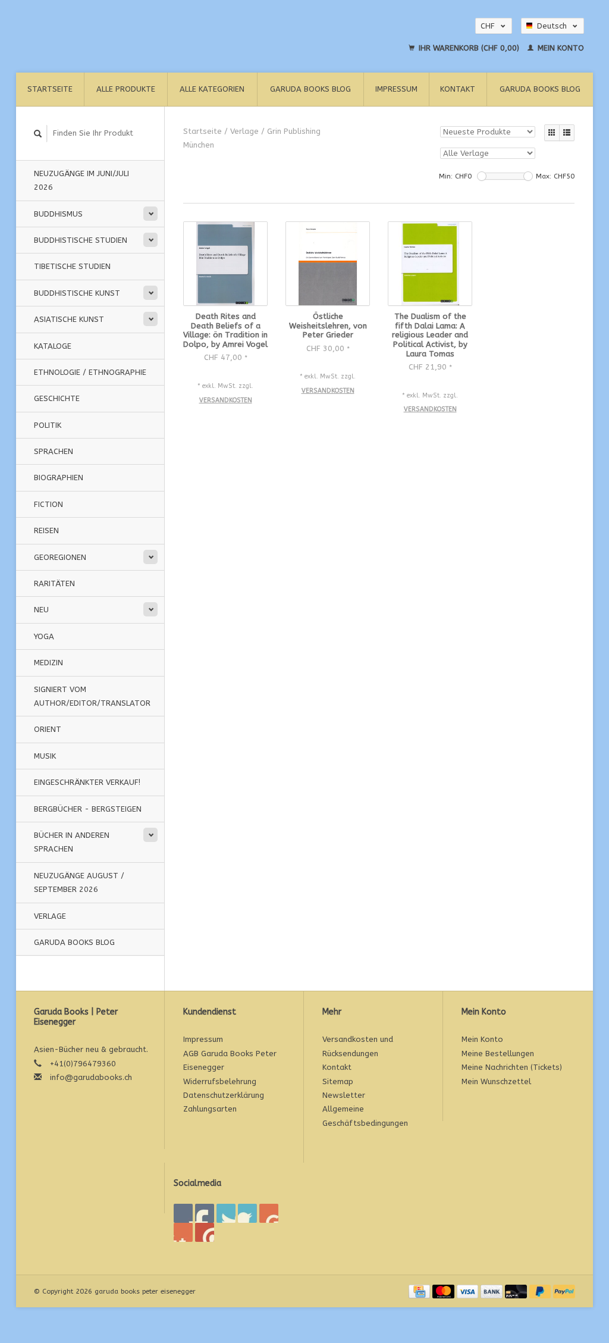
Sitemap (337, 1081)
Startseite (50, 88)
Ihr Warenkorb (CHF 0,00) (469, 47)
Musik (45, 756)
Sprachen (53, 451)
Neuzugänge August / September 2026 (79, 882)
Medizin (48, 662)
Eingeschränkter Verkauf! (87, 782)
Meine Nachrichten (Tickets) (512, 1067)
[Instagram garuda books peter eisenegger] (204, 1232)
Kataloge (52, 346)
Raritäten (54, 583)
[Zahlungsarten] (420, 1290)
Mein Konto (559, 47)
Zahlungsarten (210, 1108)
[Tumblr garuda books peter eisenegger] (183, 1232)
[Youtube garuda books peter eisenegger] (268, 1213)
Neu (41, 609)
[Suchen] (38, 133)
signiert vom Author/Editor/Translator (92, 696)
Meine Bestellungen (498, 1053)
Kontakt (457, 88)
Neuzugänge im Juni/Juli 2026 (81, 180)
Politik (47, 425)
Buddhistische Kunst (77, 293)
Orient (47, 729)
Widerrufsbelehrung (219, 1081)
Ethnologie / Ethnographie (90, 372)
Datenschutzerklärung (223, 1095)
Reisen (46, 530)
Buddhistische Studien (80, 240)
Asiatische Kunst (69, 319)
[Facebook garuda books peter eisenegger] (183, 1213)
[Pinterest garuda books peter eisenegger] (247, 1213)
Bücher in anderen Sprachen (71, 842)
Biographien (58, 477)
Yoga (44, 636)
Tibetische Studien (72, 266)
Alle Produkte (125, 88)
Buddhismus (58, 213)
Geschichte (57, 398)
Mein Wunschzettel (496, 1081)
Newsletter (343, 1095)
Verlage (50, 916)
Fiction (48, 504)
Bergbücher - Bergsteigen (88, 808)
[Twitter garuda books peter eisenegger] (204, 1213)
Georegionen (60, 557)
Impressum (396, 88)
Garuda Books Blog (310, 88)
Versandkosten (225, 400)
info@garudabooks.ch (91, 1077)
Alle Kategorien (212, 88)
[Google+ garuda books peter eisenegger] (226, 1213)
